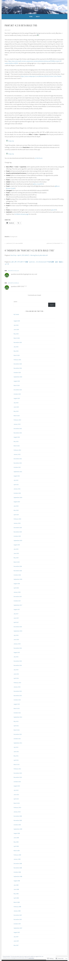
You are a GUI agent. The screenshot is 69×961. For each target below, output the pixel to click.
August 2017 (17, 609)
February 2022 (17, 450)
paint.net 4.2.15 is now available (14, 243)
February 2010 (17, 807)
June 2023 (16, 407)
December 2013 (18, 691)
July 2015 (16, 657)
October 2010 (17, 781)
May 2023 (16, 411)
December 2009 (18, 816)
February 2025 (17, 359)
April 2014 (16, 678)
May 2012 (16, 721)
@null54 (53, 210)
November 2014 (18, 665)
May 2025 (16, 351)
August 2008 (17, 881)
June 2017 (16, 618)
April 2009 (16, 846)
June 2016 (16, 639)
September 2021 (18, 471)
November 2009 (18, 820)
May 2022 (16, 441)
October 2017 (17, 601)
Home (30, 16)
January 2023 (17, 424)
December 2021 (18, 458)
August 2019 (17, 545)
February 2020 (17, 519)
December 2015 (18, 648)
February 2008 (17, 906)
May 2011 (16, 756)
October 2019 (17, 536)
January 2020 (17, 523)
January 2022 (17, 454)
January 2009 (17, 859)
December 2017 (18, 596)
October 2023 (17, 394)
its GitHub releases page (21, 214)
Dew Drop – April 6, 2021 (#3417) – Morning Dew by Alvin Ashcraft (29, 255)
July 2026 (16, 325)
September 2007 (18, 928)
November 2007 (18, 919)
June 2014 (16, 674)
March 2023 (17, 415)
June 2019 (16, 553)
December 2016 (18, 626)
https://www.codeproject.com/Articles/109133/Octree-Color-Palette (41, 76)
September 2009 (18, 829)
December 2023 (18, 390)
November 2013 (18, 695)
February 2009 (17, 855)
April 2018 (16, 588)
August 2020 (17, 501)
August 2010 (17, 786)
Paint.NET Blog (34, 8)
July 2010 (16, 790)
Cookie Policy (31, 958)
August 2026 (17, 321)
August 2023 (17, 398)
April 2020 (16, 514)
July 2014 (16, 669)
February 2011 (17, 769)
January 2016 (17, 644)
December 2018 (18, 566)
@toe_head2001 (38, 184)
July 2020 (16, 506)
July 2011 (16, 747)
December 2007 (18, 915)
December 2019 (18, 527)
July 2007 (16, 936)
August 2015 (17, 652)
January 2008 (17, 911)
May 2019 (16, 558)
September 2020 (18, 497)
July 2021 (16, 480)
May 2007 (16, 945)
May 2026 (16, 334)
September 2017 (18, 605)
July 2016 (16, 635)
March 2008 (17, 902)
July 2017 (16, 614)
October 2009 (17, 825)
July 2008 (16, 885)
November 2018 (18, 570)
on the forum (38, 158)
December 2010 (18, 773)
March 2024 (17, 385)
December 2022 (18, 428)
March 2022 (17, 446)
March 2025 (17, 355)
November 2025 (18, 342)
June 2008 (16, 889)
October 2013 (17, 700)
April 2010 (16, 799)
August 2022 (17, 437)
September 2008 (18, 876)
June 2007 (16, 941)
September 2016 (18, 631)
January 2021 (17, 489)
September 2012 (18, 717)
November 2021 (18, 463)
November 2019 (18, 532)
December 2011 (18, 734)
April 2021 (16, 484)
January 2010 (17, 812)
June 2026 (16, 329)
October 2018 (17, 575)
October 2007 (17, 924)
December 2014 (18, 661)
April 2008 (16, 898)
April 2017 (16, 622)
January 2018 (17, 592)
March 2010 (17, 803)
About (38, 16)
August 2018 (17, 583)
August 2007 (17, 932)
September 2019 (18, 540)
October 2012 (17, 713)
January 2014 (17, 687)
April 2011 (16, 760)
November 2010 (18, 777)
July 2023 (16, 402)
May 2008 (16, 893)
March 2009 (17, 850)
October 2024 (17, 372)
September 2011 (18, 743)
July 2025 (16, 347)
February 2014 (17, 682)
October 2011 (17, 738)
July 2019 (16, 549)
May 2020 (16, 510)
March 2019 (17, 562)
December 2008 (18, 863)
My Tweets (16, 314)
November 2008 (18, 868)
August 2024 (17, 381)
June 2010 (16, 794)
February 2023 (17, 420)
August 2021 (17, 476)
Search (15, 301)
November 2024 (18, 368)
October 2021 (17, 467)
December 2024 (18, 364)
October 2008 (17, 872)
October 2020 (17, 493)
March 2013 (17, 708)
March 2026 (17, 338)
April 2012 (16, 725)
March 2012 (17, 730)
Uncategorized (13, 236)
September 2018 (18, 579)
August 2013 (17, 704)
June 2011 (16, 751)
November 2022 (18, 433)
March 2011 (17, 764)
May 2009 (16, 842)
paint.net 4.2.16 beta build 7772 (55, 243)
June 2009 (16, 837)
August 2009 (17, 833)
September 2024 (18, 377)
